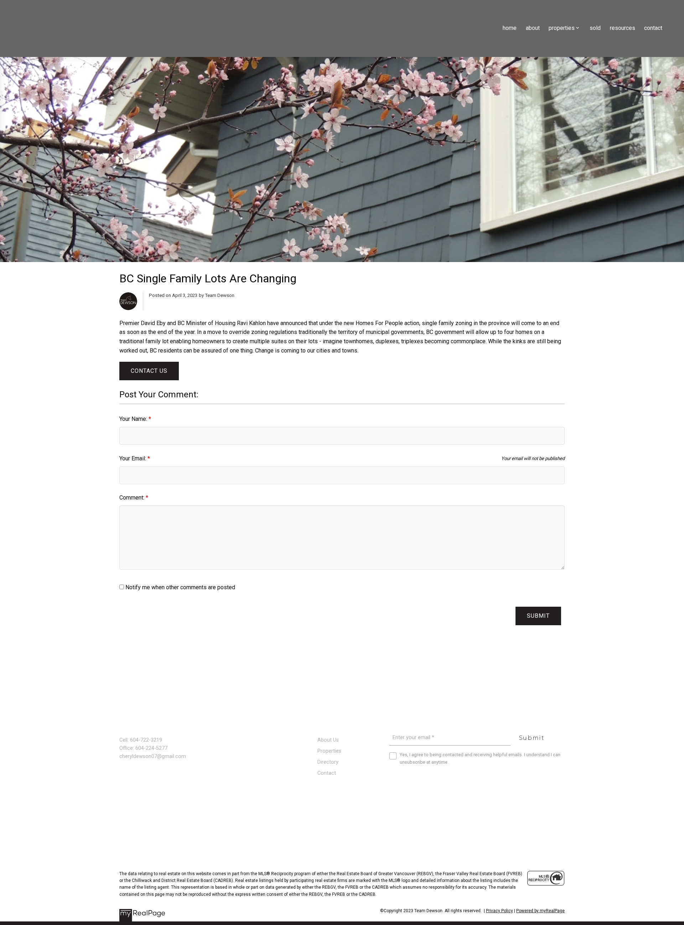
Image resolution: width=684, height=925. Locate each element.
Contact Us (149, 370)
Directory (327, 762)
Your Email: (133, 458)
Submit (538, 615)
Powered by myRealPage (540, 910)
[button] (122, 791)
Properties (329, 751)
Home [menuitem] (510, 28)
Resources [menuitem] (622, 28)
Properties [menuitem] (562, 28)
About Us (328, 740)
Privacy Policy (499, 910)
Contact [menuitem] (653, 28)
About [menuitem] (533, 28)
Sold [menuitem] (595, 28)
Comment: (132, 497)
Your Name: (134, 419)
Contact (326, 773)
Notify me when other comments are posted (179, 587)
